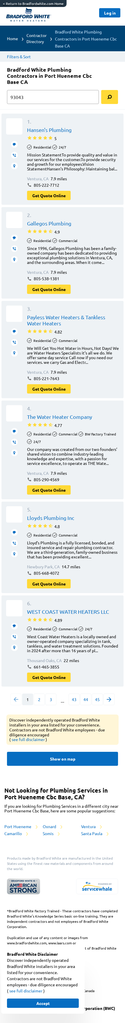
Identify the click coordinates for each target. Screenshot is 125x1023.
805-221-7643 (46, 378)
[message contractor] (14, 144)
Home (12, 38)
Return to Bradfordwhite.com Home (33, 3)
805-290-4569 (46, 479)
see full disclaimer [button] (29, 739)
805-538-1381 (46, 278)
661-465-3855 (46, 666)
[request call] (14, 155)
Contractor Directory (36, 38)
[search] (109, 97)
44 (85, 699)
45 (97, 699)
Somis (48, 833)
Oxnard (50, 826)
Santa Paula (92, 833)
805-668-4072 (46, 573)
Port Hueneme (18, 826)
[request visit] (14, 166)
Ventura (89, 826)
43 (74, 699)
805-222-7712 (46, 185)
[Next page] (109, 699)
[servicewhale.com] (97, 886)
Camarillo (13, 833)
